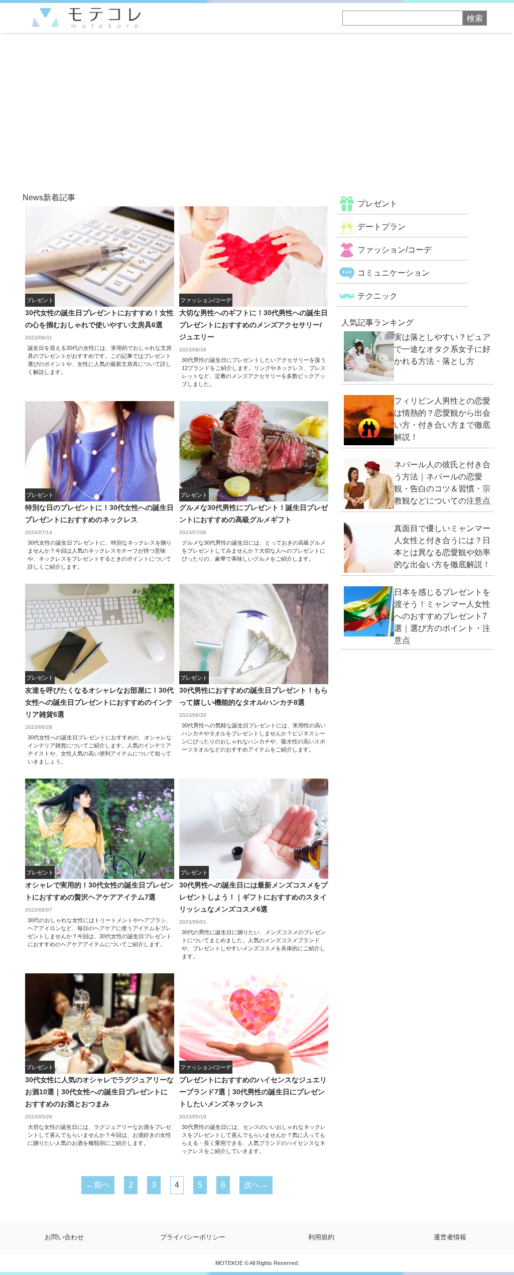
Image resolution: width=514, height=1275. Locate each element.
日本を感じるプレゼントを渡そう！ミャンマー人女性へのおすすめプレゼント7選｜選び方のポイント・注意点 (442, 616)
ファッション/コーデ (394, 249)
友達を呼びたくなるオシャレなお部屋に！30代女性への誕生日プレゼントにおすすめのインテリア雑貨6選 (99, 702)
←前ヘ (98, 1185)
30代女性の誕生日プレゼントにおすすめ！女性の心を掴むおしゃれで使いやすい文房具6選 (99, 319)
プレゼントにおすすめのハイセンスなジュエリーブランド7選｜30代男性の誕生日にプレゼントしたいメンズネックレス (253, 1092)
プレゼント (377, 203)
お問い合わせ (64, 1237)
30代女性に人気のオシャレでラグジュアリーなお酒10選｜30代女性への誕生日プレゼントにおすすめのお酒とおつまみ (99, 1092)
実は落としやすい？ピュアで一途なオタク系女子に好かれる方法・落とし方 (442, 349)
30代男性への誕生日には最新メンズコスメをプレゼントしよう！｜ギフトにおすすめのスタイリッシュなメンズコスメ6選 (253, 897)
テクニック (377, 296)
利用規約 (321, 1237)
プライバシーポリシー (192, 1237)
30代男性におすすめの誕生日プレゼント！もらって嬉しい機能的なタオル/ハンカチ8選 (253, 696)
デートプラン (381, 226)
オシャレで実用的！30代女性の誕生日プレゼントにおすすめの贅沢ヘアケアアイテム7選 (99, 891)
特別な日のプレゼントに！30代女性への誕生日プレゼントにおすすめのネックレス (99, 513)
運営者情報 (450, 1237)
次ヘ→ (256, 1185)
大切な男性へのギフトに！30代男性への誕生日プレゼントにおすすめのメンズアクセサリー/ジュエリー (253, 325)
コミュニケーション (393, 273)
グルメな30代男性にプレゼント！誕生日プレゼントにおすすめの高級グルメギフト (253, 513)
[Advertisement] (257, 108)
